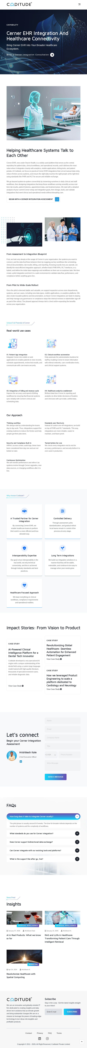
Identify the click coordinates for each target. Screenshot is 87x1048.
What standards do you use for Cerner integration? (32, 833)
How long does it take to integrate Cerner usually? (32, 816)
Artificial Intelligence (28, 925)
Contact (28, 1033)
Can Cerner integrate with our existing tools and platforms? (35, 850)
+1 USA (48, 755)
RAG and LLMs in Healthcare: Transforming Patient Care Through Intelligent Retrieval (62, 938)
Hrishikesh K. (67, 931)
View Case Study (15, 686)
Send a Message (55, 777)
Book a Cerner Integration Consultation (28, 55)
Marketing (33, 964)
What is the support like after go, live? (26, 859)
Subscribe (72, 1012)
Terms (59, 1033)
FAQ (50, 1033)
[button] (82, 1042)
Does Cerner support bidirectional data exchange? (31, 842)
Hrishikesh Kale (30, 931)
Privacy (40, 1033)
